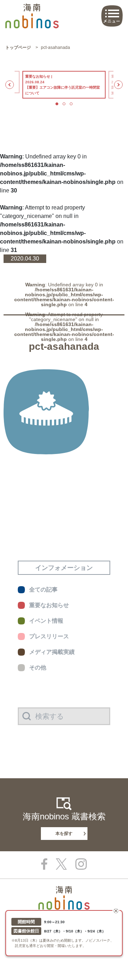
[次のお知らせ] (118, 84)
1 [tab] (56, 103)
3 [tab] (71, 103)
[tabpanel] (64, 85)
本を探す (64, 833)
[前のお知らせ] (9, 84)
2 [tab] (64, 103)
